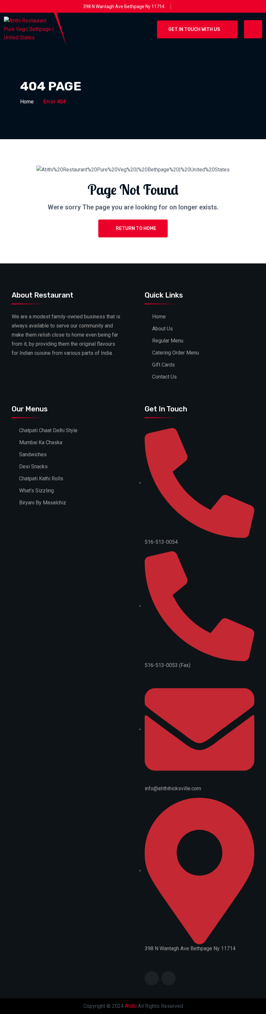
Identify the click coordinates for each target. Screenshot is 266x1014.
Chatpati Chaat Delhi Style (48, 430)
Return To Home (136, 228)
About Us (162, 329)
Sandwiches (33, 454)
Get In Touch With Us (194, 29)
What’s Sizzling (36, 490)
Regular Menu (167, 341)
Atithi (131, 1006)
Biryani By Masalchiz (42, 503)
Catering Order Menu (175, 353)
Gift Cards (163, 365)
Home (27, 102)
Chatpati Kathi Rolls (41, 478)
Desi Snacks (33, 466)
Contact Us (164, 377)
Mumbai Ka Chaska (40, 442)
